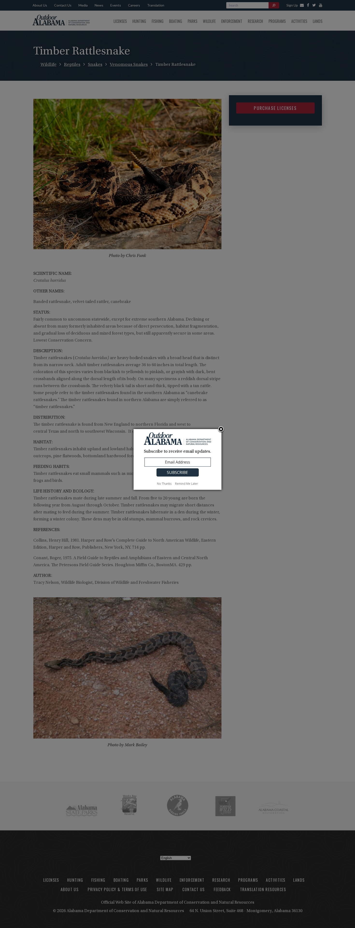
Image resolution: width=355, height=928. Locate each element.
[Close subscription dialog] (221, 429)
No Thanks (164, 484)
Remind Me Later (186, 484)
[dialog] (177, 459)
